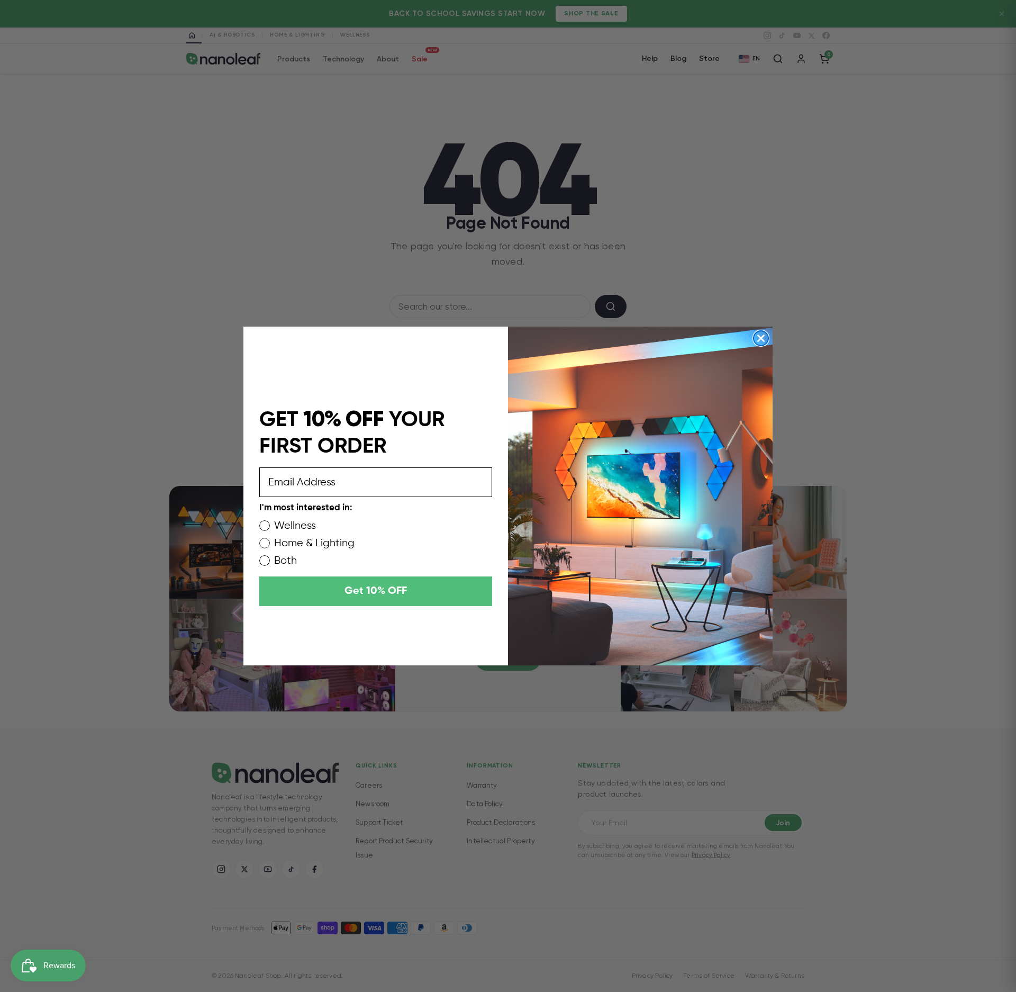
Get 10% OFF (375, 591)
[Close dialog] (761, 338)
